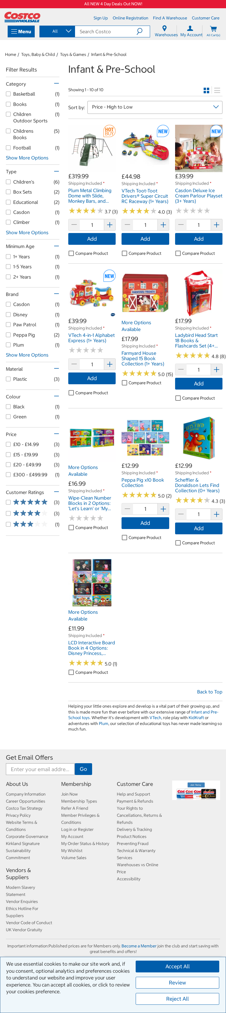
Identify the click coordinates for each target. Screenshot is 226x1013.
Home (10, 54)
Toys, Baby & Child (38, 54)
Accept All (177, 966)
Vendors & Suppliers (18, 874)
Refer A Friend (74, 808)
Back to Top (209, 692)
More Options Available (136, 326)
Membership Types (79, 801)
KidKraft (196, 717)
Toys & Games (73, 54)
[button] (143, 31)
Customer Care (135, 784)
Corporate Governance (27, 836)
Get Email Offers (29, 757)
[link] (92, 169)
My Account (72, 836)
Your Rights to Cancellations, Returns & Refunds (139, 815)
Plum (103, 723)
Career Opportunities (25, 801)
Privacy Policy (18, 815)
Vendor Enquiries (22, 901)
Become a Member (139, 946)
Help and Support (133, 794)
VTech (155, 717)
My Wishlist (71, 850)
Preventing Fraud (133, 843)
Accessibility (128, 878)
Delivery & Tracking (134, 829)
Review (177, 982)
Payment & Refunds (135, 801)
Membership (76, 784)
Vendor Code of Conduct (29, 922)
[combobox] (57, 31)
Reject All (177, 998)
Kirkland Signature (23, 843)
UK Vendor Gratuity (24, 929)
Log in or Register (77, 829)
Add (92, 238)
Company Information (26, 794)
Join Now (69, 794)
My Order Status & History (85, 843)
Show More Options (27, 158)
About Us (17, 784)
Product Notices (132, 836)
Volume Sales (74, 857)
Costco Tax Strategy (24, 808)
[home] (22, 17)
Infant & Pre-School (109, 54)
